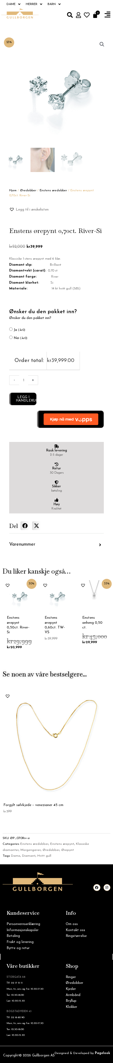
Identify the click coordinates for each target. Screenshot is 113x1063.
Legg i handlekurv (26, 398)
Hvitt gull (44, 855)
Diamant (28, 855)
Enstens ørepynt (62, 844)
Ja (19, 330)
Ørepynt (67, 850)
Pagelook (102, 1053)
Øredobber (28, 190)
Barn (52, 4)
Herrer (31, 4)
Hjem (13, 190)
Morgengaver (30, 850)
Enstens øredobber (53, 190)
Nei (20, 338)
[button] (107, 14)
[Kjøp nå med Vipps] (70, 419)
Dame (11, 4)
